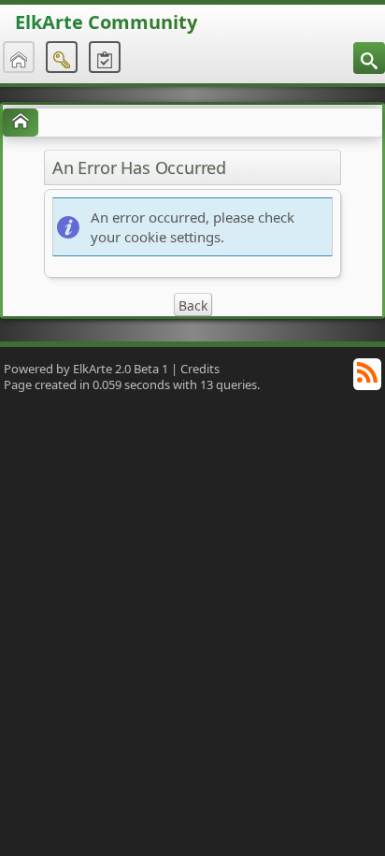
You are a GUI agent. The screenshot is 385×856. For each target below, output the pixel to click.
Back (192, 305)
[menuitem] (369, 58)
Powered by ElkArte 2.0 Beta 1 (86, 368)
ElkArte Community (106, 22)
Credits (200, 368)
